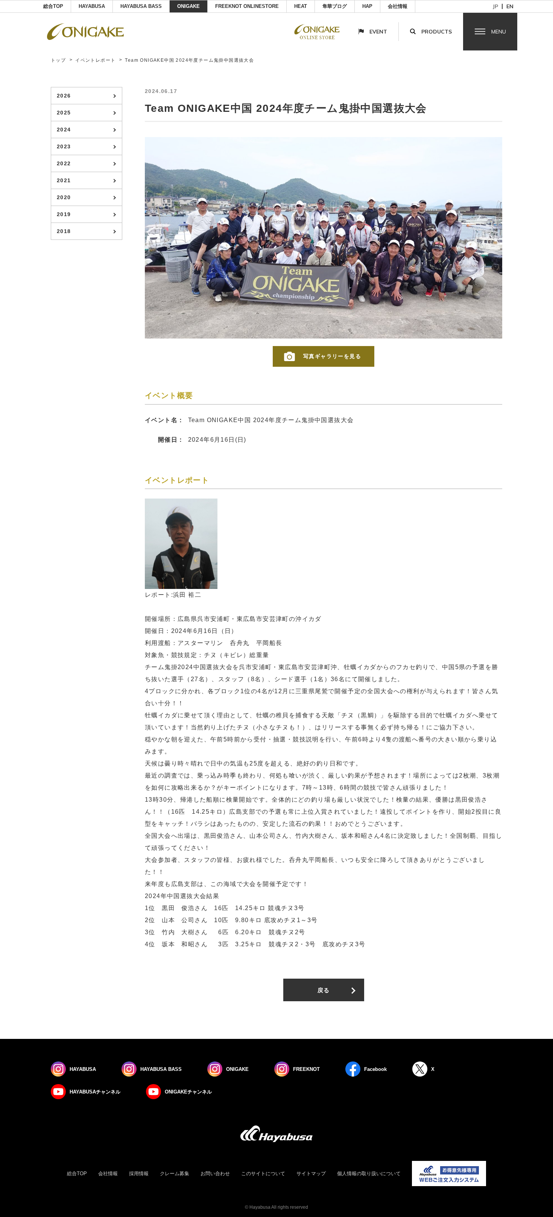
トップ (58, 60)
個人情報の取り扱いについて (369, 1173)
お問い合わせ (215, 1173)
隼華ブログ (334, 6)
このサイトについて (263, 1173)
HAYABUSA (92, 6)
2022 (64, 163)
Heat (300, 6)
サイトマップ (311, 1173)
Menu (498, 31)
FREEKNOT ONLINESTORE (247, 6)
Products (436, 31)
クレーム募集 (174, 1173)
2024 (64, 130)
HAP (367, 6)
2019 (64, 214)
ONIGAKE (188, 6)
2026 (64, 96)
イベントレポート (95, 60)
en (510, 6)
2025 (64, 113)
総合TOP (53, 6)
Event (378, 31)
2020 (64, 197)
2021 (64, 180)
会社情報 (397, 6)
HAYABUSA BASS (141, 6)
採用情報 (139, 1173)
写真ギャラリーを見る (332, 356)
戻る (324, 990)
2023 (64, 146)
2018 (64, 231)
